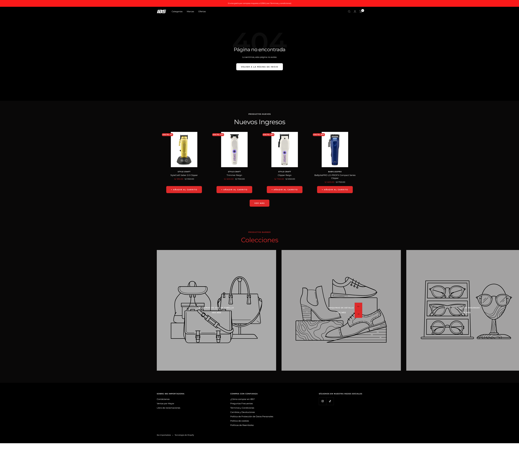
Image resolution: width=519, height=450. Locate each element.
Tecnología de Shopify (184, 435)
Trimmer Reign (234, 175)
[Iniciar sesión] (355, 11)
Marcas (190, 11)
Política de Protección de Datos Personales (251, 416)
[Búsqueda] (349, 11)
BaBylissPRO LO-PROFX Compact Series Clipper (334, 177)
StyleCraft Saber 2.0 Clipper (184, 175)
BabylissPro (335, 172)
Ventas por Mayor (165, 403)
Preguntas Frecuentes (241, 403)
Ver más (259, 203)
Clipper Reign (285, 175)
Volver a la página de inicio (259, 67)
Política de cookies (239, 421)
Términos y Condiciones (242, 408)
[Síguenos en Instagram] (322, 401)
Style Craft (184, 172)
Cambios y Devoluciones (242, 412)
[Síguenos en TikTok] (330, 401)
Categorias (177, 11)
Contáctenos (163, 399)
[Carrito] (360, 11)
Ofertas (202, 11)
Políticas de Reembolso (242, 425)
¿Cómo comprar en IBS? (242, 399)
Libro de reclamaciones (168, 408)
